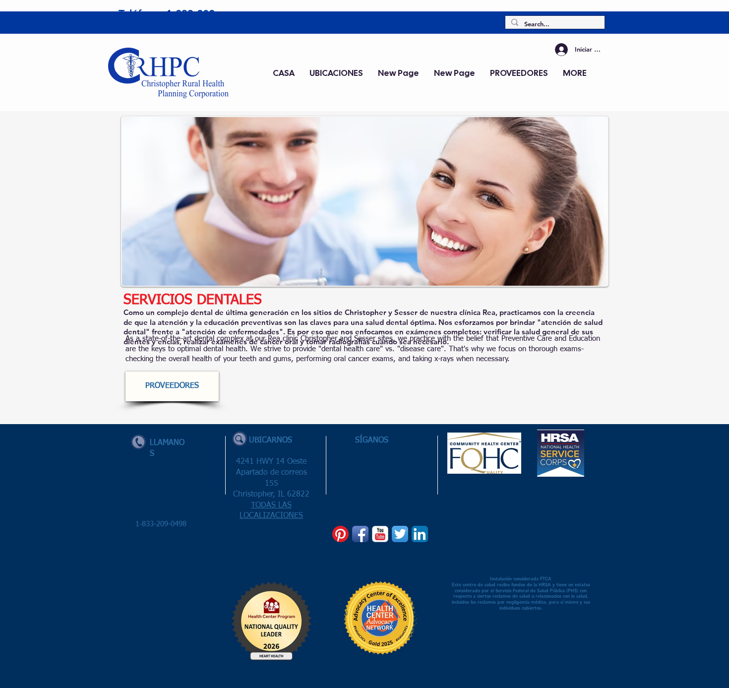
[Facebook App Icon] (360, 534)
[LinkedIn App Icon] (420, 534)
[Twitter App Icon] (400, 534)
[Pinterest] (340, 534)
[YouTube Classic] (380, 534)
